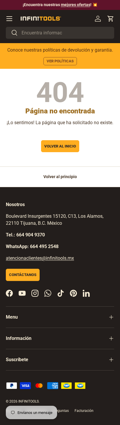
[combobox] (60, 33)
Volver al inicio (60, 146)
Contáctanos (22, 275)
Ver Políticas (60, 61)
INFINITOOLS (28, 401)
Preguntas (60, 411)
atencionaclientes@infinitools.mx (40, 258)
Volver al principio (60, 176)
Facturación (84, 411)
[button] (110, 18)
